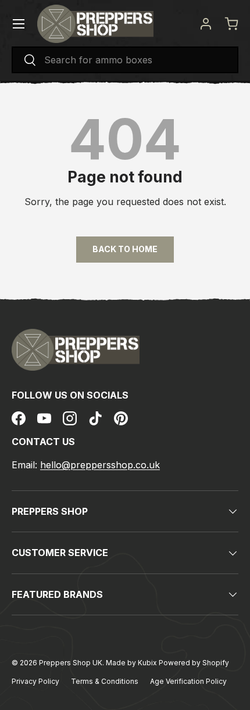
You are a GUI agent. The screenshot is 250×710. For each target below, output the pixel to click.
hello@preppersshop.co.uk (100, 465)
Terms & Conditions (104, 681)
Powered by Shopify (194, 662)
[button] (231, 24)
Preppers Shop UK (70, 662)
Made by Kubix (132, 662)
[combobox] (125, 60)
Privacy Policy (35, 681)
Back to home (125, 249)
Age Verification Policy (188, 681)
